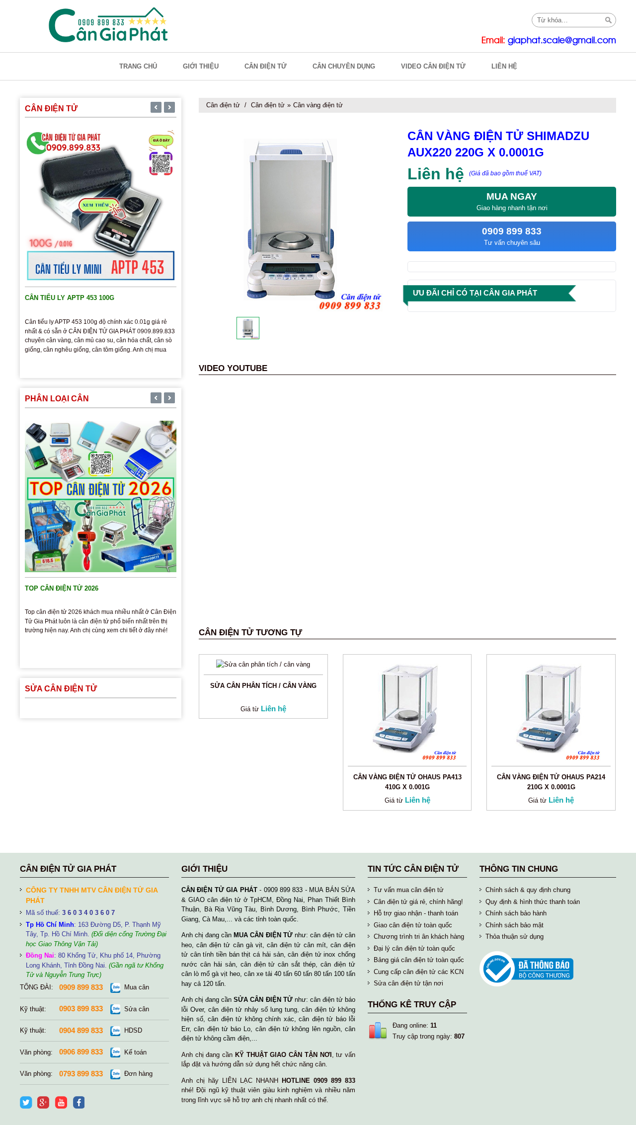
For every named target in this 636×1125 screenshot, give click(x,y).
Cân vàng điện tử (318, 105)
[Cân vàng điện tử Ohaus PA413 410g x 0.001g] (407, 709)
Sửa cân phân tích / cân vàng (263, 685)
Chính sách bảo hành (516, 913)
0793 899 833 (81, 1073)
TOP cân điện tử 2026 (61, 588)
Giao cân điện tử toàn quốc (413, 925)
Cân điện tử (223, 105)
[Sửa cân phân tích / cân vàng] (263, 664)
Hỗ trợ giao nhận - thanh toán (416, 913)
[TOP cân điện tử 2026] (100, 495)
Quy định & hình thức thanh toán (532, 901)
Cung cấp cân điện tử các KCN (419, 971)
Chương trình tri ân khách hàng (419, 936)
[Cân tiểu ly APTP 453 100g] (100, 205)
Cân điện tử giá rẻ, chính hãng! (418, 901)
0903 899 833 (81, 1008)
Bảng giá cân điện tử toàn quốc (419, 960)
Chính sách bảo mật (514, 925)
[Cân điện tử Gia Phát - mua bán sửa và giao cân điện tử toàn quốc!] (109, 24)
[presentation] (156, 108)
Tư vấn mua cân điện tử (409, 890)
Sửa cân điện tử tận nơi (408, 983)
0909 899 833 (81, 987)
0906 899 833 (81, 1052)
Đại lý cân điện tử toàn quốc (414, 948)
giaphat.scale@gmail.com (562, 40)
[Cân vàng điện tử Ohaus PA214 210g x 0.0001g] (551, 709)
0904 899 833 (81, 1030)
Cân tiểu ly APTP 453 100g (69, 297)
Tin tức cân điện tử (413, 869)
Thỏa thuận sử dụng (514, 936)
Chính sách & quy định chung (527, 890)
